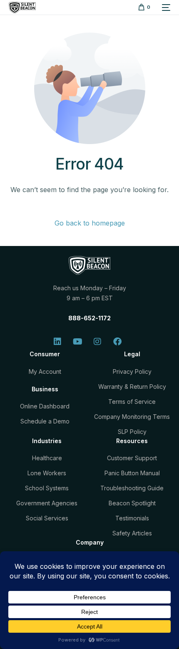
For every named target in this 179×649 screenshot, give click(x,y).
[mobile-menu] (164, 7)
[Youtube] (77, 341)
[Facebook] (117, 341)
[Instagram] (97, 341)
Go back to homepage (90, 223)
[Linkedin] (57, 341)
